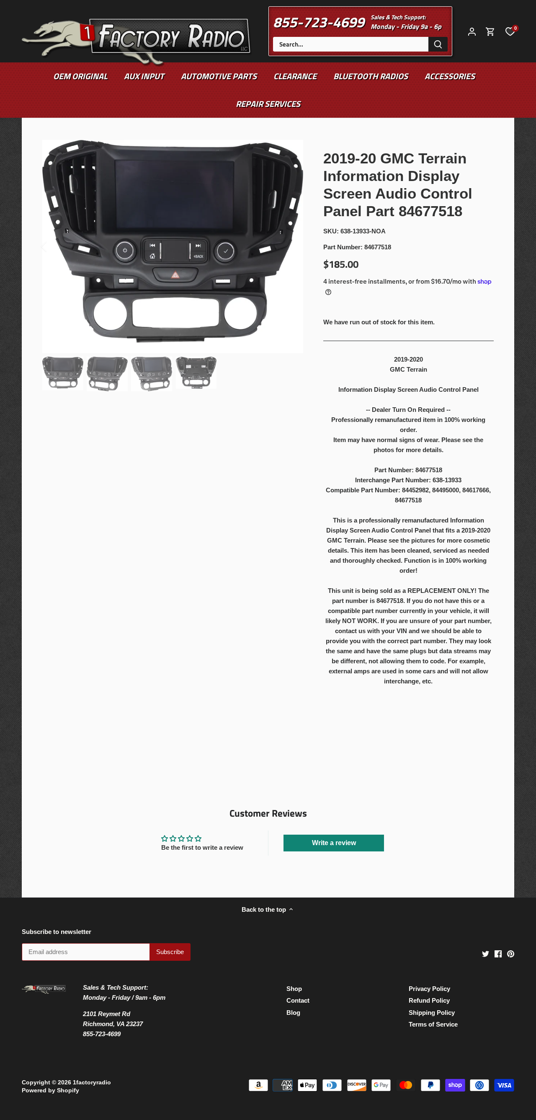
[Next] (291, 246)
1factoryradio (92, 1082)
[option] (172, 247)
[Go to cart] (490, 31)
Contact (297, 1000)
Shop (294, 988)
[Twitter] (485, 953)
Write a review (334, 842)
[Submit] (438, 44)
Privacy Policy (429, 988)
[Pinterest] (510, 953)
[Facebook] (498, 953)
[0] (510, 31)
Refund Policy (429, 1000)
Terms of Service (433, 1024)
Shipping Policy (432, 1012)
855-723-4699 (318, 22)
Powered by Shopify (50, 1090)
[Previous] (55, 246)
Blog (293, 1012)
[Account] (472, 31)
